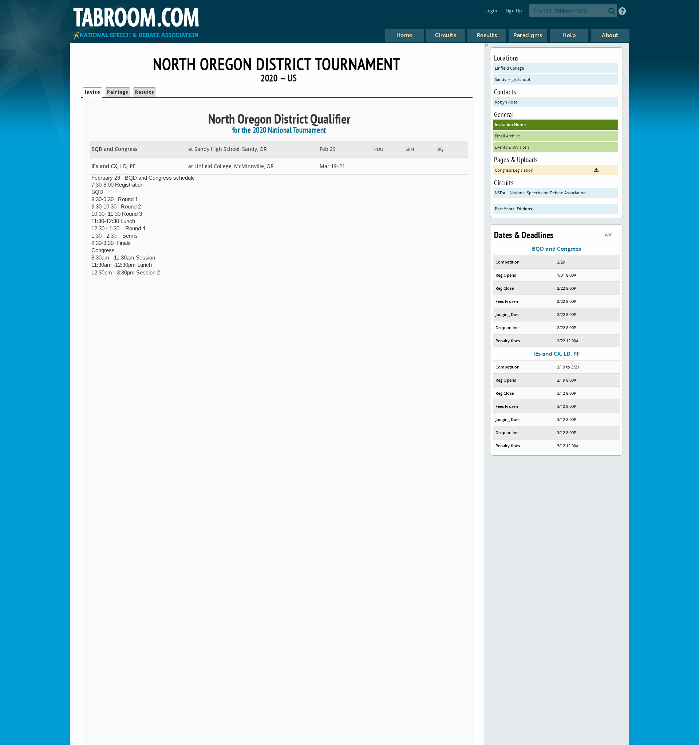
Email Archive (507, 136)
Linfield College (509, 68)
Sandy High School (512, 79)
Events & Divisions (512, 147)
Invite (92, 92)
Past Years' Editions (513, 208)
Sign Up (513, 11)
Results (144, 92)
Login (491, 11)
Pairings (117, 92)
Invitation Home (510, 124)
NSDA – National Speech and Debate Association (540, 192)
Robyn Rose (506, 102)
